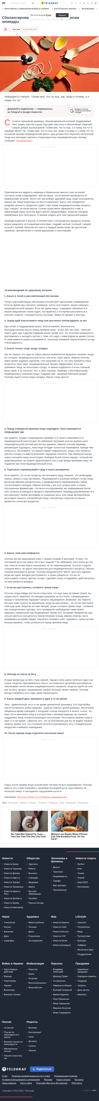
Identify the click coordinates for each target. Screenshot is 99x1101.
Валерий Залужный (62, 990)
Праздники (82, 963)
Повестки (33, 969)
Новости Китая (60, 941)
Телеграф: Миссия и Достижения (51, 1083)
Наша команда (9, 1083)
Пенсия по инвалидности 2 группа (11, 1034)
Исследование (35, 941)
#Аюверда (71, 803)
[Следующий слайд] (96, 8)
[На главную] (49, 3)
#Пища (32, 803)
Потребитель (83, 927)
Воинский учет (35, 987)
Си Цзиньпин (59, 981)
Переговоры (10, 981)
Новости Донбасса (13, 898)
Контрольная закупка (65, 9)
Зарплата (33, 864)
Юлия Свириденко (62, 1013)
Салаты (32, 1046)
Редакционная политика (65, 1076)
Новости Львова (12, 882)
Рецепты (32, 1021)
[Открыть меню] (4, 3)
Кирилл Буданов (61, 994)
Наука (5, 916)
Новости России (60, 932)
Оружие (7, 985)
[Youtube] (84, 3)
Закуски (32, 1050)
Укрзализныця (60, 890)
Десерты (32, 1041)
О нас (4, 1076)
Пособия (32, 898)
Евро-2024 (82, 882)
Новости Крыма (11, 903)
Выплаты (32, 873)
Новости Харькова (13, 869)
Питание (32, 927)
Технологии (9, 922)
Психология (34, 936)
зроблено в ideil (90, 1090)
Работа (31, 869)
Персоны (57, 963)
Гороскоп (81, 922)
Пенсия (6, 1021)
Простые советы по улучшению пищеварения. (42, 797)
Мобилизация (35, 963)
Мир (53, 916)
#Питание (13, 803)
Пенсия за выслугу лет (13, 1057)
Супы (31, 1037)
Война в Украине (12, 963)
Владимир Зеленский (58, 970)
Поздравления (84, 954)
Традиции (82, 981)
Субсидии (33, 878)
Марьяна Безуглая (62, 1008)
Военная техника (12, 994)
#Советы (42, 803)
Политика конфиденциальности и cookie (31, 1076)
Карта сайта (26, 1083)
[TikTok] (96, 3)
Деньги (56, 867)
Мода (80, 932)
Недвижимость (60, 876)
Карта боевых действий (10, 970)
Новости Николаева (13, 907)
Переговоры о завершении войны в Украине (26, 9)
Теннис (80, 873)
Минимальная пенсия (10, 1050)
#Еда (61, 803)
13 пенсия (9, 1028)
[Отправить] (32, 3)
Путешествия (83, 936)
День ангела (83, 990)
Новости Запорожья (13, 887)
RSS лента (77, 1083)
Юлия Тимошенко (61, 1003)
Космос (7, 927)
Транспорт (58, 872)
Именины (82, 994)
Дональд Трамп (60, 976)
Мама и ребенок (36, 922)
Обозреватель (24, 140)
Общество (33, 858)
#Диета (24, 803)
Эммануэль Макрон (62, 985)
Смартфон (9, 941)
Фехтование (83, 887)
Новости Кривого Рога (12, 892)
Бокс (79, 869)
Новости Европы (61, 922)
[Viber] (76, 3)
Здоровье (33, 916)
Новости (7, 858)
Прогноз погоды (36, 903)
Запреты (81, 985)
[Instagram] (92, 3)
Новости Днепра (12, 873)
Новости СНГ (59, 936)
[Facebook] (72, 3)
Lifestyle (81, 916)
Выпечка (32, 1028)
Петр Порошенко (61, 999)
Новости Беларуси (62, 945)
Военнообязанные (37, 983)
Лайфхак (81, 945)
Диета (31, 932)
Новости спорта (86, 858)
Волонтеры (9, 990)
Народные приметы (86, 976)
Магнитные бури (85, 950)
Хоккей (80, 878)
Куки (48, 15)
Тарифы (57, 881)
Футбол (80, 864)
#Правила (53, 803)
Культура (81, 941)
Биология (8, 932)
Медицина (33, 882)
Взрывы (8, 976)
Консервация (34, 1032)
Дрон (6, 936)
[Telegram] (80, 3)
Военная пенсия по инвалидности (13, 1043)
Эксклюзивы (87, 9)
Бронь (31, 974)
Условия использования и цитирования (21, 1080)
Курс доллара (59, 885)
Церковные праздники (82, 970)
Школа (31, 887)
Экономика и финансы (59, 860)
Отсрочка (32, 978)
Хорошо (62, 15)
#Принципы (82, 803)
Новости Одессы (12, 878)
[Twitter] (88, 3)
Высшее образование (34, 892)
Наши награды (63, 1080)
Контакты (79, 1080)
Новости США (60, 927)
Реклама (48, 1080)
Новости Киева (11, 864)
